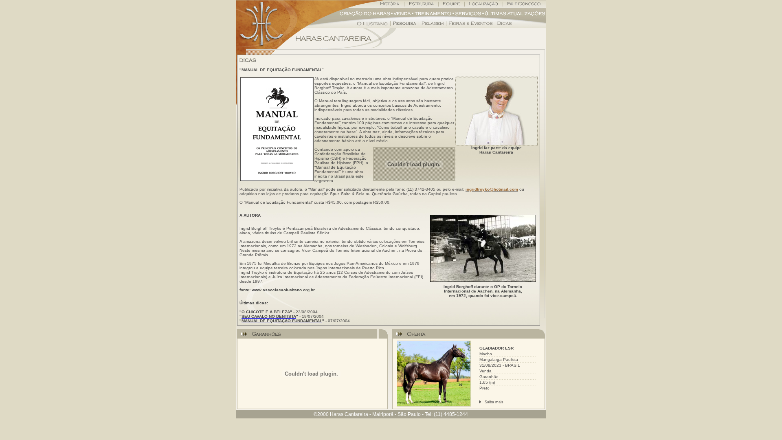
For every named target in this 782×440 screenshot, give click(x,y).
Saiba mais (494, 402)
